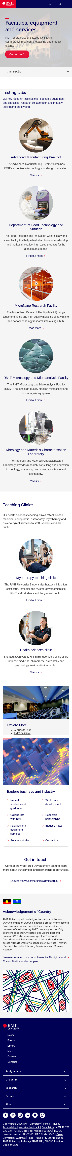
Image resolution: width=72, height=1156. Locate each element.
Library (11, 1045)
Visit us (35, 175)
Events (11, 1040)
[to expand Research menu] (65, 1088)
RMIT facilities (22, 733)
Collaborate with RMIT (17, 817)
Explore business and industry (31, 791)
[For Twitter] (13, 1115)
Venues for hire (22, 730)
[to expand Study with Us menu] (65, 1071)
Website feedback (29, 1127)
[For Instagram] (20, 1115)
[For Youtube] (35, 1115)
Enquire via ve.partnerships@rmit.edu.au (34, 880)
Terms (46, 1123)
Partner (10, 1096)
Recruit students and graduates (18, 804)
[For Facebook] (5, 1115)
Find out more (34, 255)
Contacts (12, 1061)
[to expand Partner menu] (65, 1096)
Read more (35, 328)
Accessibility (10, 1127)
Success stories (20, 840)
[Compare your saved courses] (52, 4)
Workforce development (53, 802)
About (9, 1104)
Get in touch (17, 54)
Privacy (56, 1123)
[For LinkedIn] (27, 1115)
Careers (12, 1056)
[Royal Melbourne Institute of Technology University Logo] (8, 4)
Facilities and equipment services (18, 829)
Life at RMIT (13, 1079)
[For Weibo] (42, 1115)
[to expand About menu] (65, 1104)
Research (11, 1087)
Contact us (52, 840)
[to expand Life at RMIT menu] (65, 1079)
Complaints (48, 1127)
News (11, 1035)
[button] (60, 4)
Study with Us (14, 1071)
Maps (11, 1051)
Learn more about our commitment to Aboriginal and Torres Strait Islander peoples (34, 959)
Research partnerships (52, 817)
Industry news (53, 825)
